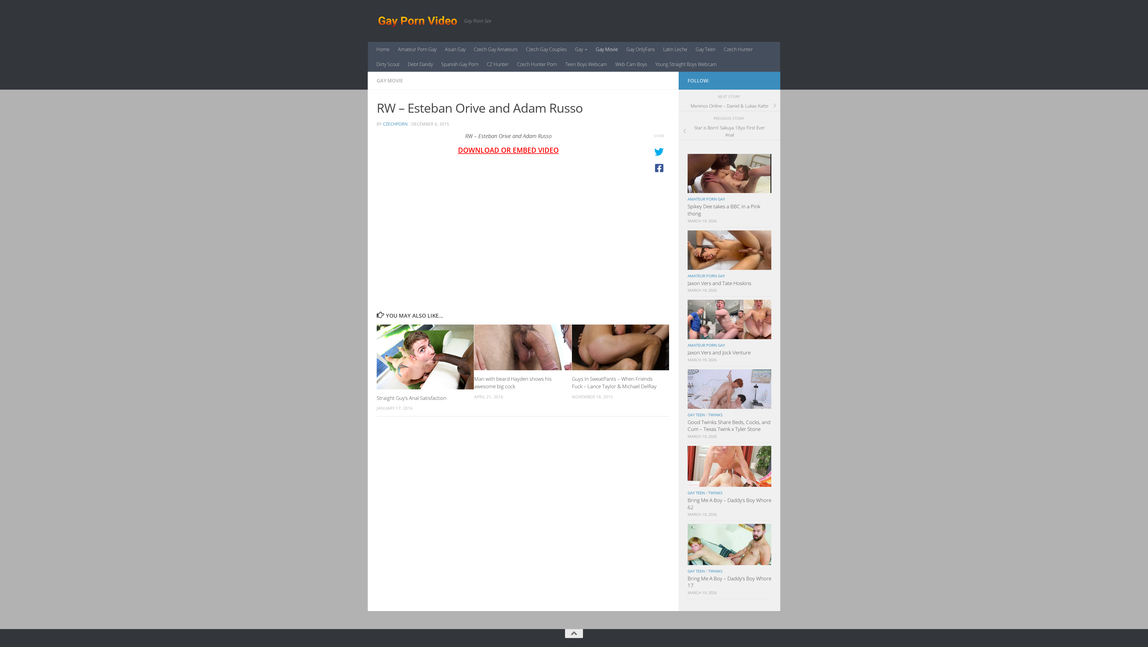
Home (383, 49)
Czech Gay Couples (546, 49)
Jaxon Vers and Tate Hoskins (719, 283)
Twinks (715, 414)
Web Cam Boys (631, 64)
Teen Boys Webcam (586, 64)
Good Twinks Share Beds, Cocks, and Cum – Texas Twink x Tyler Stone (729, 426)
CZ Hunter (498, 64)
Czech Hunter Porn (537, 64)
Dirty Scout (387, 64)
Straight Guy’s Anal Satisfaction (411, 397)
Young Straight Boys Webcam (686, 64)
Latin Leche (675, 49)
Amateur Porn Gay (417, 49)
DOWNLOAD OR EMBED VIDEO (508, 150)
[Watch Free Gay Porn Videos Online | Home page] (417, 21)
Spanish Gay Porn (459, 64)
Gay (579, 49)
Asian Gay (455, 49)
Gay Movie (607, 49)
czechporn (395, 124)
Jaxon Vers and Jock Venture (719, 352)
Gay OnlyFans (640, 49)
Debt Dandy (420, 64)
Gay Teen (705, 49)
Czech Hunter (738, 49)
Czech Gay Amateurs (495, 49)
